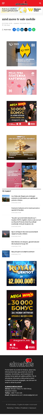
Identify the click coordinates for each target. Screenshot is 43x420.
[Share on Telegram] (30, 29)
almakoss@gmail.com (30, 395)
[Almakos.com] (22, 3)
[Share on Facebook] (14, 29)
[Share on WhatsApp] (33, 29)
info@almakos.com (16, 395)
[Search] (40, 3)
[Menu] (3, 3)
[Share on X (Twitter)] (18, 29)
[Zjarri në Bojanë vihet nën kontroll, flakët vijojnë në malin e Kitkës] (6, 234)
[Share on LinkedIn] (22, 29)
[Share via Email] (26, 29)
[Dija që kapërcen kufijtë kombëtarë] (6, 253)
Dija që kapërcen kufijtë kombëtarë (22, 252)
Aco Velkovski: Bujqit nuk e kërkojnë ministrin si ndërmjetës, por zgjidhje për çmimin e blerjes (24, 198)
